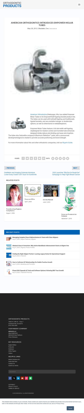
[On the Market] (51, 190)
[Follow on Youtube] (22, 378)
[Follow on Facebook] (10, 378)
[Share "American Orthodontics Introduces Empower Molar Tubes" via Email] (39, 158)
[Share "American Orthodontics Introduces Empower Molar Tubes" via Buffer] (35, 158)
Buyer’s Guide (67, 143)
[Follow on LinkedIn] (18, 378)
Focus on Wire (30, 199)
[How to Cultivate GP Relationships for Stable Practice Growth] (8, 263)
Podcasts (23, 256)
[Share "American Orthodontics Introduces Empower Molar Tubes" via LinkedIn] (31, 158)
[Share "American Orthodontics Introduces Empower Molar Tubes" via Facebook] (23, 158)
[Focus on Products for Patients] (69, 197)
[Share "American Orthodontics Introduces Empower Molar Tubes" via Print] (44, 158)
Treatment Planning (26, 272)
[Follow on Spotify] (30, 378)
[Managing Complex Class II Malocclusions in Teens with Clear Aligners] (8, 238)
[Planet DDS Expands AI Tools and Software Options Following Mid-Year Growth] (8, 271)
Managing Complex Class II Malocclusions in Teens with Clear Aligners (35, 237)
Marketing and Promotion (28, 264)
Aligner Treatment (26, 239)
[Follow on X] (14, 378)
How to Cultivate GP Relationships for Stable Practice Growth (32, 262)
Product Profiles (30, 247)
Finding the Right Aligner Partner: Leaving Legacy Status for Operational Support (38, 254)
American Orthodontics (38, 114)
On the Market (48, 200)
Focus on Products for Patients (69, 215)
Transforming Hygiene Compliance (13, 210)
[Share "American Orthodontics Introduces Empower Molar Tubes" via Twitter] (27, 158)
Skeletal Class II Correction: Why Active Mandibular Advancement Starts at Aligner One (40, 245)
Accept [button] (70, 408)
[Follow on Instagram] (26, 378)
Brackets (42, 28)
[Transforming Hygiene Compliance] (14, 195)
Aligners (33, 239)
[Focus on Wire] (33, 190)
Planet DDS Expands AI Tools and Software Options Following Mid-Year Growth (38, 270)
